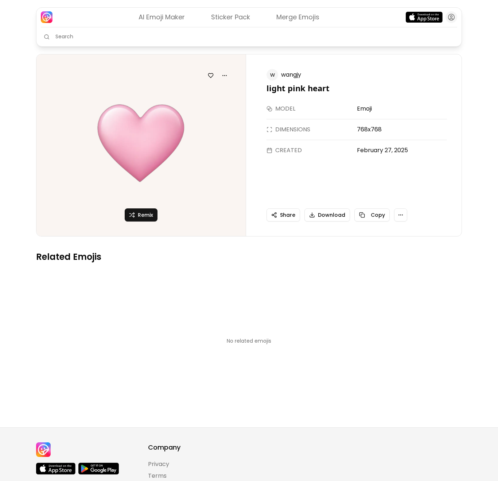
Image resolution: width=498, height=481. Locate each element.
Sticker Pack (230, 17)
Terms (157, 476)
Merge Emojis (297, 17)
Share (287, 215)
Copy (378, 215)
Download (331, 215)
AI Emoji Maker (162, 17)
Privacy (158, 464)
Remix (145, 215)
